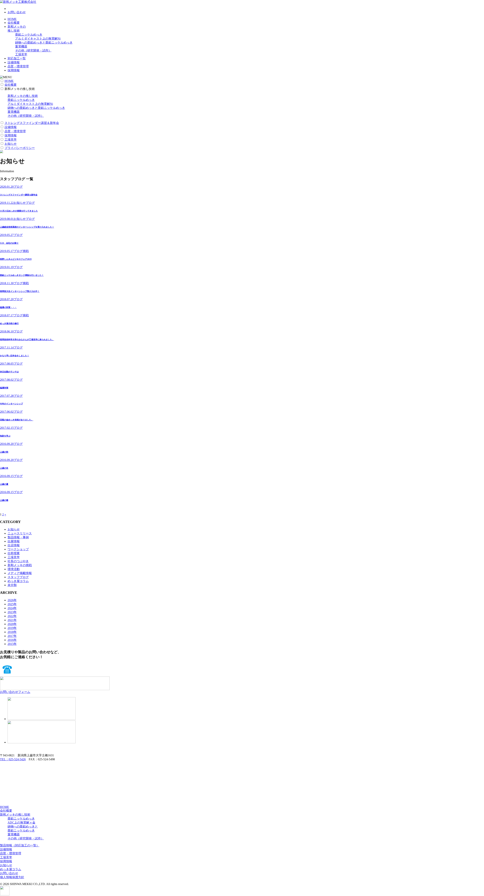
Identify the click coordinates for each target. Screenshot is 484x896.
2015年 (12, 643)
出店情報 (14, 545)
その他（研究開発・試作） (33, 50)
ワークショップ (18, 549)
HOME (12, 19)
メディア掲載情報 (20, 573)
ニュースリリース (20, 533)
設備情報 (14, 62)
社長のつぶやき (18, 561)
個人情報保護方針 (12, 877)
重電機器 (21, 46)
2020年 (12, 624)
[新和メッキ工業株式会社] (18, 1)
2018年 (12, 632)
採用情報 (14, 70)
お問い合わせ (17, 12)
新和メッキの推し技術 (23, 95)
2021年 (12, 620)
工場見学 (21, 54)
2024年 (12, 608)
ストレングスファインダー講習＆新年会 (32, 123)
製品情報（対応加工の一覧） (19, 845)
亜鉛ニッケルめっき (28, 34)
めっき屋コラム (18, 581)
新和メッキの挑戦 (20, 565)
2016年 (12, 639)
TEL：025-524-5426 (13, 759)
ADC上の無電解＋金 (21, 822)
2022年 (12, 616)
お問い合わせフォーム (15, 692)
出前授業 (14, 553)
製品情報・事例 (18, 537)
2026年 (12, 600)
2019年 (12, 628)
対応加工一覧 (17, 58)
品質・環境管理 (18, 66)
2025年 (12, 604)
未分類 (12, 585)
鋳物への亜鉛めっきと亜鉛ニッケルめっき (44, 42)
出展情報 (14, 541)
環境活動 (14, 569)
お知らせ (11, 143)
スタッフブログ (18, 577)
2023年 (12, 612)
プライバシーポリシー (20, 147)
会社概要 (14, 22)
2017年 (12, 636)
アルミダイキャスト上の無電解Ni (37, 38)
